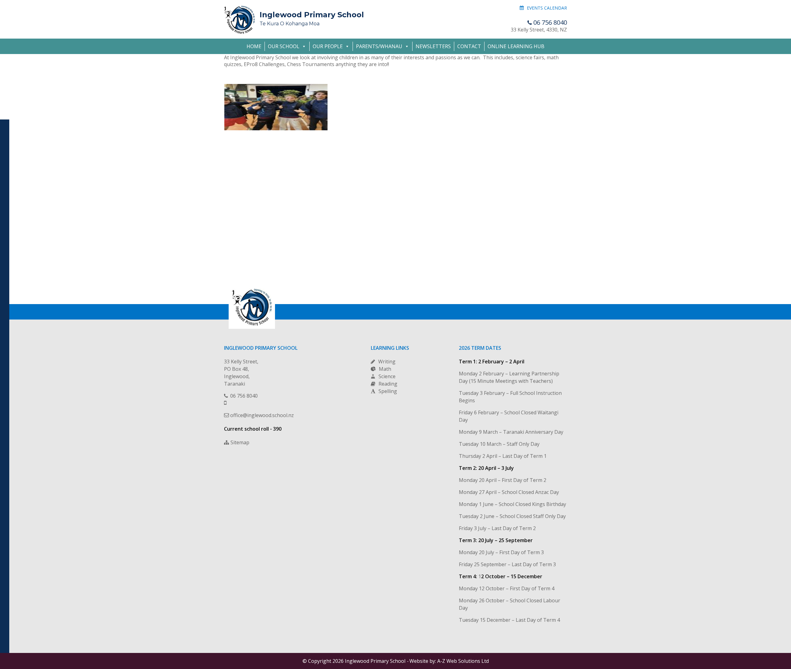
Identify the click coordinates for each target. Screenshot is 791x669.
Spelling (388, 391)
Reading (388, 383)
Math (385, 369)
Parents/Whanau (379, 46)
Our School (283, 46)
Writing (387, 361)
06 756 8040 (550, 22)
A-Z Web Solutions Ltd (463, 661)
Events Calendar (547, 8)
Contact (469, 46)
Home (254, 46)
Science (387, 376)
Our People (328, 46)
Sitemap (240, 442)
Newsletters (433, 46)
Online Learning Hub (516, 46)
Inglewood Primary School (312, 18)
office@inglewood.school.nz (262, 415)
